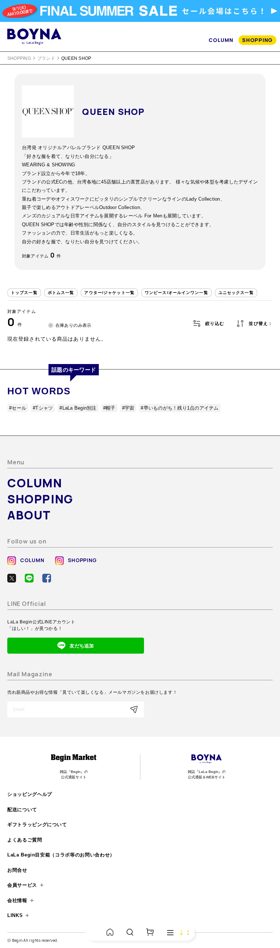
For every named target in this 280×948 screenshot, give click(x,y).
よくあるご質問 (24, 840)
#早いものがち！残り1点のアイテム (179, 408)
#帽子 (109, 408)
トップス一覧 (24, 292)
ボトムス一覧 (61, 292)
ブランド (46, 58)
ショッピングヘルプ (29, 794)
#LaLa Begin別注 (77, 408)
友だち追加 (82, 646)
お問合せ (17, 870)
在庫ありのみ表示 (73, 325)
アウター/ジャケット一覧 (109, 292)
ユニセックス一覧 (236, 292)
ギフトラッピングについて (37, 824)
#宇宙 (128, 408)
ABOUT (29, 515)
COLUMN (221, 39)
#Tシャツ (43, 408)
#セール (17, 408)
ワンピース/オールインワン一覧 (176, 292)
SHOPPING (257, 39)
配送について (22, 809)
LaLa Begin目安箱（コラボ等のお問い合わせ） (61, 855)
